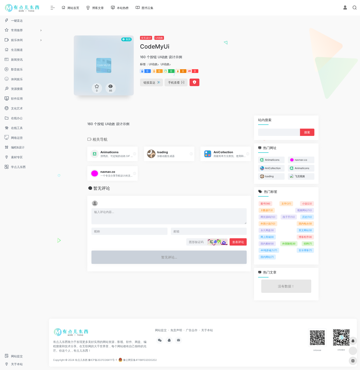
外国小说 (268, 223)
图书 (265, 203)
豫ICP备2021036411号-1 (102, 359)
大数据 (267, 210)
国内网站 (267, 256)
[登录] (345, 8)
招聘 (308, 243)
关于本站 (207, 330)
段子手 (289, 216)
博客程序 (305, 236)
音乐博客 (305, 250)
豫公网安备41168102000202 (139, 359)
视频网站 (304, 210)
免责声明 (176, 330)
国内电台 (305, 223)
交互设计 (146, 37)
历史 (307, 216)
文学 (286, 203)
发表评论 (238, 242)
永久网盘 (267, 230)
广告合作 (192, 330)
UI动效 (159, 37)
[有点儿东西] (72, 333)
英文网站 (305, 230)
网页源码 (268, 216)
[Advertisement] (291, 64)
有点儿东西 (81, 359)
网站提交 (161, 330)
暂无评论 (101, 188)
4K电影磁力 (269, 250)
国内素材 (267, 243)
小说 (307, 203)
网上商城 (267, 236)
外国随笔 (288, 243)
